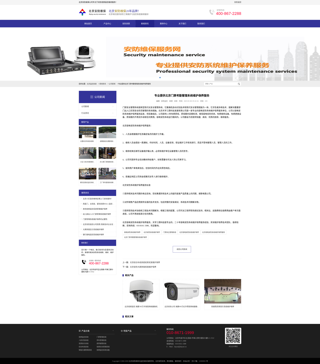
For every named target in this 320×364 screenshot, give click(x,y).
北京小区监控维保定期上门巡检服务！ (98, 199)
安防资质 (126, 24)
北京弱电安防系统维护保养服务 (213, 232)
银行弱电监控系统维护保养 (93, 235)
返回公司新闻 (182, 249)
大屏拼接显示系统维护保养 (93, 229)
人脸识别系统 (83, 340)
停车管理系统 (101, 340)
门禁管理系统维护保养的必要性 (95, 219)
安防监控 (237, 2)
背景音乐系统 (83, 343)
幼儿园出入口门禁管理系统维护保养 (97, 214)
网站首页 (88, 24)
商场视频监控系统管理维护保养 (95, 209)
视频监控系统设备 (103, 350)
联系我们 (201, 24)
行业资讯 (85, 113)
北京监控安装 (92, 84)
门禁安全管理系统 (169, 232)
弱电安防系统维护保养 (132, 232)
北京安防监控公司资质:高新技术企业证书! (99, 224)
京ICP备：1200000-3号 (200, 361)
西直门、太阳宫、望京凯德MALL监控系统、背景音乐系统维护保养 (99, 204)
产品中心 (107, 24)
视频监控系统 (83, 337)
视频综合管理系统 (103, 347)
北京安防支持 (160, 361)
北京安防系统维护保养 (152, 232)
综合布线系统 (83, 347)
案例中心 (163, 24)
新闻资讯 (145, 24)
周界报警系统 (101, 343)
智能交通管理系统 (85, 350)
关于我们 (182, 24)
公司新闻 (112, 84)
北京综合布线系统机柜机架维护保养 (145, 262)
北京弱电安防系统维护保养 (189, 232)
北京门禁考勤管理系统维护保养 (135, 237)
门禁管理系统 (101, 337)
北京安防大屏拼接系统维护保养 (143, 267)
